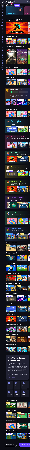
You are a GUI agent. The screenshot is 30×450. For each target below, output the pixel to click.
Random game (10, 445)
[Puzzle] (2, 50)
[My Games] (7, 5)
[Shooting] (2, 52)
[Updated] (2, 17)
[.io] (2, 47)
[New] (2, 12)
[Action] (2, 29)
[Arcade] (2, 34)
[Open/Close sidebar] (3, 2)
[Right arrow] (26, 10)
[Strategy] (2, 60)
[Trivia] (2, 63)
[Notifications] (11, 5)
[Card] (2, 39)
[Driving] (2, 44)
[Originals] (2, 20)
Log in (17, 5)
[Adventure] (2, 31)
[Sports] (2, 57)
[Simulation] (2, 55)
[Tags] (2, 69)
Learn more (11, 377)
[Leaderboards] (2, 25)
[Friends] (2, 5)
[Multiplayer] (2, 22)
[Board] (2, 37)
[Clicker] (2, 42)
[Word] (2, 65)
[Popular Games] (2, 15)
